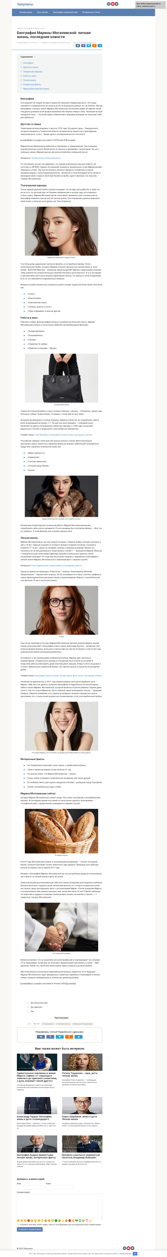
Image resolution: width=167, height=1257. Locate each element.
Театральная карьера (32, 71)
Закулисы (25, 4)
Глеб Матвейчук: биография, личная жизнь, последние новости (63, 435)
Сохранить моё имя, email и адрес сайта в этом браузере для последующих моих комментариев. (60, 1225)
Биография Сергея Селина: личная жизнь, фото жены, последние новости (68, 675)
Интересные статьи (91, 12)
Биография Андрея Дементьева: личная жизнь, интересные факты (36, 1156)
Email (48, 1183)
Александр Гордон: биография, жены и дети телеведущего (34, 1118)
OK (135, 1254)
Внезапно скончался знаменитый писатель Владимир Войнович (81, 1156)
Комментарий (23, 1192)
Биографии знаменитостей (65, 12)
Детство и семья (30, 67)
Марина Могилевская (83, 1024)
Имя (19, 1183)
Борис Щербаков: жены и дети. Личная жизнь (80, 1118)
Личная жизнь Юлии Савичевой (45, 158)
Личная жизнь (25, 12)
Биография (28, 63)
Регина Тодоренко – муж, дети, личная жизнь (80, 1074)
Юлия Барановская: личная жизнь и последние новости (56, 565)
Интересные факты (32, 84)
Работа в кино (29, 76)
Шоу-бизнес (42, 12)
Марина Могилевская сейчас (36, 89)
